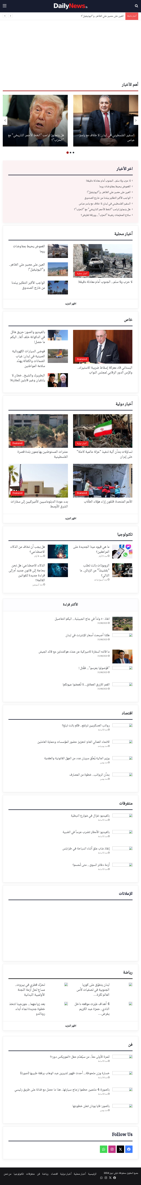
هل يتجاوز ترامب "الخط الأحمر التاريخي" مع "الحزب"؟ (36, 137)
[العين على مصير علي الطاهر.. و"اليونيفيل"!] (58, 269)
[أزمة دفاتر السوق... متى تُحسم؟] (122, 870)
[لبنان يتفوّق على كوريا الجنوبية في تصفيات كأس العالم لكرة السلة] (130, 984)
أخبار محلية (123, 234)
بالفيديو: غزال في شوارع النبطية (90, 816)
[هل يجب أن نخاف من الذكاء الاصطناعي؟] (58, 551)
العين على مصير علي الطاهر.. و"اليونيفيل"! (102, 16)
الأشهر (70, 605)
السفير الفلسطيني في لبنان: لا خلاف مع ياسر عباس (107, 137)
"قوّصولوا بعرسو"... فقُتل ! (94, 668)
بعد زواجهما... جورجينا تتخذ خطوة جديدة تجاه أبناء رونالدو (27, 1009)
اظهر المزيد (70, 303)
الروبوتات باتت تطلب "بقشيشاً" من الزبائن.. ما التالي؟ (94, 570)
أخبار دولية (124, 404)
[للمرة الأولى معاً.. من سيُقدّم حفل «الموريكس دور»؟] (122, 1062)
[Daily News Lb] (70, 6)
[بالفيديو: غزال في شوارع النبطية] (122, 820)
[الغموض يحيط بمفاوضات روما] (58, 251)
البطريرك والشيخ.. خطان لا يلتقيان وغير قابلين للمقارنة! (27, 378)
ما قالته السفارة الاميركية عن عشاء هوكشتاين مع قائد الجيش (74, 652)
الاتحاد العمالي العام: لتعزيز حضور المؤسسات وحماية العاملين (73, 742)
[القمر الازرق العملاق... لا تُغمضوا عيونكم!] (122, 689)
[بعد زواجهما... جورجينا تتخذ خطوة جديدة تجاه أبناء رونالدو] (66, 1003)
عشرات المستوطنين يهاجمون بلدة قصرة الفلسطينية (42, 454)
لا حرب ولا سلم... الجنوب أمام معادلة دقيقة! (108, 180)
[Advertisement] (70, 51)
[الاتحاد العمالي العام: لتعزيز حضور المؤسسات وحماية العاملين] (122, 747)
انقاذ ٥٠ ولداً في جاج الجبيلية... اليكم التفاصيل (82, 619)
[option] (105, 120)
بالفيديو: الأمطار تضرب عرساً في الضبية (86, 832)
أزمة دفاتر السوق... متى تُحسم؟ (91, 865)
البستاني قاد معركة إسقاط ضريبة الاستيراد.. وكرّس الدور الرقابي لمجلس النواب (104, 370)
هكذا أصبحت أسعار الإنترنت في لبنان (88, 635)
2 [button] (70, 152)
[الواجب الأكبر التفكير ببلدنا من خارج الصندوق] (58, 287)
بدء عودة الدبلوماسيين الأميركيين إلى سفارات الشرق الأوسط (39, 504)
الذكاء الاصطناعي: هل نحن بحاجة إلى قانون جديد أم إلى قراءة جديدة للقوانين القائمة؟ (27, 573)
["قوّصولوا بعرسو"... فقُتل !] (122, 673)
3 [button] (67, 152)
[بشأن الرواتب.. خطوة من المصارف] (122, 779)
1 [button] (73, 152)
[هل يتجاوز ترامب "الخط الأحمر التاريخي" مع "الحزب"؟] (35, 120)
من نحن (7, 1174)
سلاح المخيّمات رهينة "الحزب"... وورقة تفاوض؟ (106, 215)
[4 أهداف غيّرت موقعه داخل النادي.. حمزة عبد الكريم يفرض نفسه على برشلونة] (130, 1003)
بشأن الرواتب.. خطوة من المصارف (89, 775)
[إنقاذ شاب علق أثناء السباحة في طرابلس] (122, 853)
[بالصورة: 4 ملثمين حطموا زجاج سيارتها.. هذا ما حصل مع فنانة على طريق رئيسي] (122, 1094)
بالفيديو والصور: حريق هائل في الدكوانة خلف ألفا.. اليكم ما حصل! (27, 337)
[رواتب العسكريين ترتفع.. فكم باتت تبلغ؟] (122, 730)
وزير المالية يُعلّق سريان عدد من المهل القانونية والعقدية (77, 758)
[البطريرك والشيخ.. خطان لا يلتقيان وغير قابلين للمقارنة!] (58, 380)
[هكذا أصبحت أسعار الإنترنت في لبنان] (122, 640)
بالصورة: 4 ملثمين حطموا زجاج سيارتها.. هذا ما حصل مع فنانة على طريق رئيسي (62, 1090)
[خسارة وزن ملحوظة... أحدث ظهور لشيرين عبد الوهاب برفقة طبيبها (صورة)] (122, 1078)
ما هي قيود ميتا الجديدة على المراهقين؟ (91, 549)
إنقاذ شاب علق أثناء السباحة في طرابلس (86, 848)
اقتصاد (127, 713)
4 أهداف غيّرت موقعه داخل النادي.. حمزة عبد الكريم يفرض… (92, 1009)
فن (130, 1044)
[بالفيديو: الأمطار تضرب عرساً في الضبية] (122, 837)
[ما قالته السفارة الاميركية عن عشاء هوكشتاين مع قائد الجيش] (122, 656)
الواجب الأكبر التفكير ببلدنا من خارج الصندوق (107, 198)
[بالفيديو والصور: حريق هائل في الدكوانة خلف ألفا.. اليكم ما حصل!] (58, 335)
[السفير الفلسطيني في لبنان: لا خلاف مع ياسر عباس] (105, 120)
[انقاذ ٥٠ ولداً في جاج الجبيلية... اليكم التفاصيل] (122, 624)
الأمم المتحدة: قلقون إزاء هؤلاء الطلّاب (108, 502)
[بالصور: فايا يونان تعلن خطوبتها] (122, 1111)
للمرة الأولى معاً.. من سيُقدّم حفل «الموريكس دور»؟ (80, 1057)
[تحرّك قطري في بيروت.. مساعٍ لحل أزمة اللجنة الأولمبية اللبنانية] (66, 984)
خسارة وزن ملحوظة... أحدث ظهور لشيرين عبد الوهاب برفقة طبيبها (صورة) (65, 1073)
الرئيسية (92, 1174)
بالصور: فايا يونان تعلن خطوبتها (91, 1106)
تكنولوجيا (125, 534)
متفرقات (126, 803)
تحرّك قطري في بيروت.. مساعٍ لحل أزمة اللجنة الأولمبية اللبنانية (30, 990)
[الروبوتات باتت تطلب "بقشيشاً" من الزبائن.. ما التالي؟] (122, 570)
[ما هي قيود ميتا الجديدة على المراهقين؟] (122, 551)
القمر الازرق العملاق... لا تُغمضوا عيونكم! (86, 684)
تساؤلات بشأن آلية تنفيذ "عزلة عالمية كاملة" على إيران (104, 454)
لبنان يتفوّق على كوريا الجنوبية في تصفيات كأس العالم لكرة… (93, 990)
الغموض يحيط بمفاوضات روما (115, 186)
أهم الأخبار (130, 85)
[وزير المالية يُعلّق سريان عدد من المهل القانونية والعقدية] (122, 763)
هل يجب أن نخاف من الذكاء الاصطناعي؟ (27, 549)
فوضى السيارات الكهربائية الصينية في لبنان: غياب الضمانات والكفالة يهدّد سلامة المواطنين (28, 359)
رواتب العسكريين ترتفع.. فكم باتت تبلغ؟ (86, 725)
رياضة (128, 972)
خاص (128, 320)
